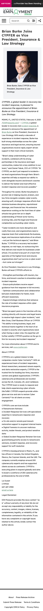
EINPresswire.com (10, 123)
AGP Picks (5, 4)
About (11, 597)
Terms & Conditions (32, 602)
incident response (28, 126)
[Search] (28, 20)
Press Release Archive (25, 597)
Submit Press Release (12, 602)
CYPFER (25, 123)
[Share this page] (39, 20)
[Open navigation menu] (4, 20)
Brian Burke (7, 132)
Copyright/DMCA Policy (14, 607)
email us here (7, 490)
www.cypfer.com (20, 347)
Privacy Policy (33, 607)
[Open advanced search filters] (33, 20)
